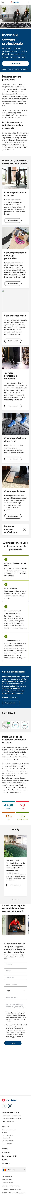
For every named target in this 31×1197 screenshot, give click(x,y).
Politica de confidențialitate (10, 1186)
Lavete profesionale (8, 1121)
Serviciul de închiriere (10, 1112)
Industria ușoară (7, 1143)
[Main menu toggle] (3, 2)
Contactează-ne (15, 63)
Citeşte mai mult (13, 406)
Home (4, 69)
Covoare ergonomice (15, 315)
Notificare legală (7, 1182)
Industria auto (6, 1138)
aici (13, 1038)
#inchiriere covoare (13, 885)
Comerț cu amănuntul (8, 1130)
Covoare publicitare (14, 491)
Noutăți (5, 1160)
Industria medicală (7, 1141)
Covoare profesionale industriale (10, 376)
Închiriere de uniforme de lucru (11, 1116)
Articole (9, 860)
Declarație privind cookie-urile (11, 1189)
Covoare (17, 860)
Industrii (5, 1126)
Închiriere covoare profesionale (11, 1118)
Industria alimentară (8, 1135)
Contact (5, 1149)
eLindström (6, 1163)
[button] (28, 2)
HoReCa (4, 1132)
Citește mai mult (13, 220)
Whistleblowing (7, 1179)
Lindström (6, 1152)
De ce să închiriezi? (9, 1156)
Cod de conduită (7, 1176)
